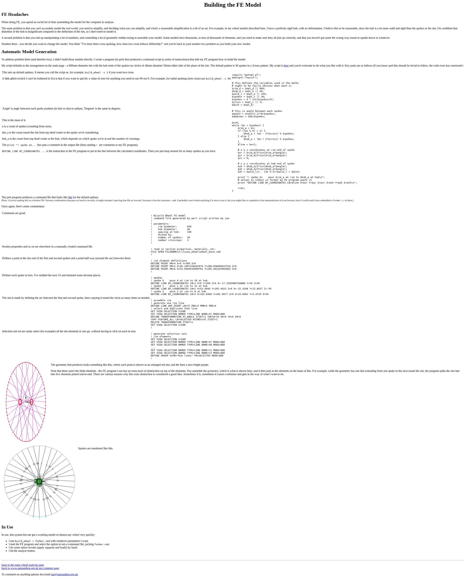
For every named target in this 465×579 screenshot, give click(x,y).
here (286, 65)
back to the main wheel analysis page (22, 564)
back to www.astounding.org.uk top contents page (30, 568)
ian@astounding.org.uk (64, 574)
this (70, 197)
